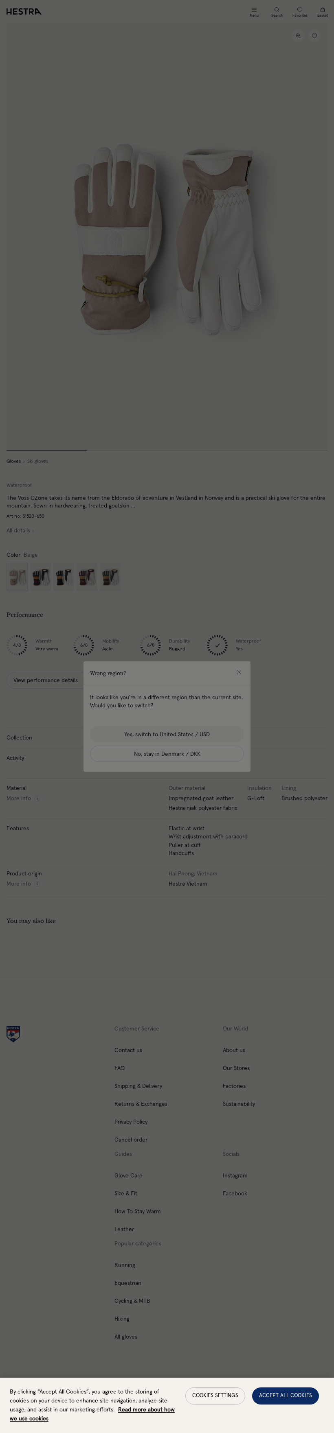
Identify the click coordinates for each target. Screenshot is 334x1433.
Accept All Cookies (285, 1395)
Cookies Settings (215, 1395)
